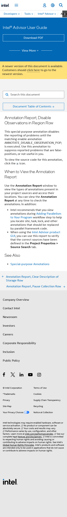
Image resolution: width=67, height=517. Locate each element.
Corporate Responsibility (19, 343)
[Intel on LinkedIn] (22, 375)
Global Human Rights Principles (18, 445)
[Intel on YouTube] (31, 375)
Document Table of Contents (32, 106)
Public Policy (11, 360)
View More (29, 50)
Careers (8, 334)
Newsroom (10, 317)
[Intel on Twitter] (13, 375)
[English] (52, 5)
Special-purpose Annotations (29, 264)
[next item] (64, 14)
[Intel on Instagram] (39, 375)
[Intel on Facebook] (4, 375)
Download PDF (33, 38)
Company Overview (16, 300)
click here (33, 70)
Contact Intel (11, 308)
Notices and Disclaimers (30, 436)
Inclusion (9, 352)
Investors (9, 326)
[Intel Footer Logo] (10, 481)
